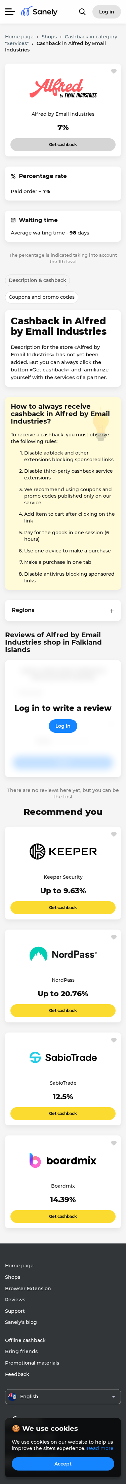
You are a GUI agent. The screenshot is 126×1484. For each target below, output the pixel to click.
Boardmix (63, 1186)
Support (15, 1311)
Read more (100, 1448)
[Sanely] (39, 12)
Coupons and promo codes (42, 297)
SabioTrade (63, 1083)
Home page (19, 1266)
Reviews (15, 1300)
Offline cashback (25, 1340)
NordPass (63, 980)
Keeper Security (63, 877)
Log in (63, 726)
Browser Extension (28, 1289)
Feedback (17, 1374)
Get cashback (63, 142)
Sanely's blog (21, 1322)
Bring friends (21, 1351)
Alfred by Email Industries (63, 114)
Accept (63, 1464)
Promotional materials (32, 1363)
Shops (12, 1277)
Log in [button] (106, 12)
